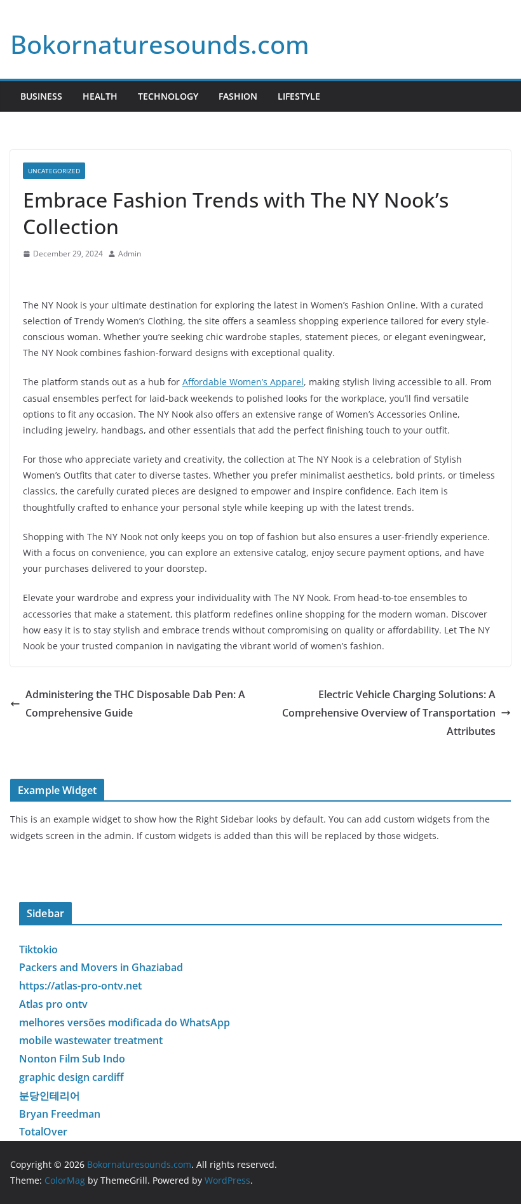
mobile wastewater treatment (91, 1040)
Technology (168, 96)
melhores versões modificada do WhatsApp (124, 1022)
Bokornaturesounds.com (159, 44)
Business (41, 96)
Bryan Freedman (59, 1114)
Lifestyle (299, 96)
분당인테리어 (49, 1095)
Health (100, 96)
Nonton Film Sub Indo (72, 1059)
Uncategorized (54, 170)
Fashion (238, 96)
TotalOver (43, 1132)
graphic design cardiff (71, 1077)
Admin (129, 253)
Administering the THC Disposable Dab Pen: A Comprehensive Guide (135, 703)
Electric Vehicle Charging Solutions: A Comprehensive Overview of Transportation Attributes (389, 712)
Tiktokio (38, 949)
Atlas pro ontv (53, 1004)
